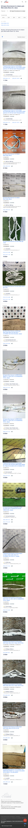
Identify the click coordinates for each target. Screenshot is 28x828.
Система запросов (11, 806)
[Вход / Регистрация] (25, 2)
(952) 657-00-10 (6, 475)
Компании (14, 801)
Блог (22, 802)
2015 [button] (19, 17)
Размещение (4, 806)
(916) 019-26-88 (6, 252)
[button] (25, 820)
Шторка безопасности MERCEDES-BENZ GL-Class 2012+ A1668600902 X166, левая (13, 376)
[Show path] (7, 11)
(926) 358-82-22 (6, 166)
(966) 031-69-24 (6, 566)
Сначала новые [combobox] (21, 37)
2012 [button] (3, 17)
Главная (3, 11)
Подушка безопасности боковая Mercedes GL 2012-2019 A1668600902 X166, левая (13, 599)
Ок (24, 825)
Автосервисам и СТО (9, 802)
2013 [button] (9, 17)
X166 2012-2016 (5, 25)
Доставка (16, 802)
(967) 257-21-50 (6, 254)
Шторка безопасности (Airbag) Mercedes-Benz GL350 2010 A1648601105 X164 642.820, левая (12, 332)
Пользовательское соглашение (8, 816)
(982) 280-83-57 (6, 519)
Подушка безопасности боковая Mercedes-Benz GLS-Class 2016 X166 (13, 642)
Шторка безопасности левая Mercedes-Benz (11, 154)
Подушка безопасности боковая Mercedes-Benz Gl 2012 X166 (12, 727)
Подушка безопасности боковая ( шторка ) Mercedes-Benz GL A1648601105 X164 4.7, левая (12, 555)
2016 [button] (25, 17)
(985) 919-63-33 (6, 387)
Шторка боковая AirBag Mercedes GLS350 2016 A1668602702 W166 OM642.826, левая (12, 508)
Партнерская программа (9, 808)
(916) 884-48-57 (6, 652)
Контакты (24, 817)
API (15, 806)
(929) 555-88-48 (6, 343)
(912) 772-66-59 (6, 522)
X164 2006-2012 (5, 23)
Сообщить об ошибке (16, 817)
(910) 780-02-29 (6, 782)
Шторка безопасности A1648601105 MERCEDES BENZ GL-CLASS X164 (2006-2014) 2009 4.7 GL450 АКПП (14, 771)
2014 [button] (14, 17)
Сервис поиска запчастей (6, 801)
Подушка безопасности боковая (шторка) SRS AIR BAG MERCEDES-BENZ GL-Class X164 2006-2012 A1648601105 (14, 464)
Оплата (19, 802)
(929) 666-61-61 (6, 78)
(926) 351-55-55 (15, 78)
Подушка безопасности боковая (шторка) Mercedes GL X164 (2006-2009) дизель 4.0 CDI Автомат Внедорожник (14, 67)
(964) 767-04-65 (6, 610)
